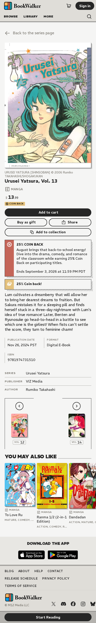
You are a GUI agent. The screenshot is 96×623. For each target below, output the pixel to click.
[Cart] (69, 6)
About (24, 571)
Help (38, 571)
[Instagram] (83, 604)
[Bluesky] (93, 604)
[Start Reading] (48, 105)
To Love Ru (14, 515)
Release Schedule (21, 578)
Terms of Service (21, 585)
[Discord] (63, 604)
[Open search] (89, 17)
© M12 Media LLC (17, 605)
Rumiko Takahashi (40, 389)
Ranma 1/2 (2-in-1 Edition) (52, 519)
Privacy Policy (55, 578)
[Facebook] (73, 604)
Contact (55, 571)
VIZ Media (34, 381)
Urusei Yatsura (38, 373)
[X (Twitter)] (53, 604)
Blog (9, 571)
